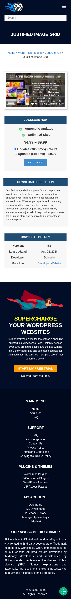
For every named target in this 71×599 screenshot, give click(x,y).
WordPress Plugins (35, 474)
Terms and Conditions (35, 451)
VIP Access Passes (35, 486)
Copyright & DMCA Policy (35, 456)
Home (35, 408)
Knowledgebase (35, 439)
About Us (35, 412)
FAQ (35, 435)
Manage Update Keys (35, 517)
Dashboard (35, 504)
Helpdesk (35, 521)
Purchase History (35, 513)
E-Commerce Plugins (35, 478)
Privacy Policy (35, 447)
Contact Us (35, 443)
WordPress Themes (35, 482)
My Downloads (35, 508)
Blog (35, 417)
